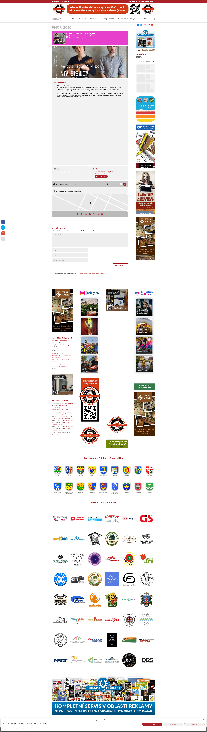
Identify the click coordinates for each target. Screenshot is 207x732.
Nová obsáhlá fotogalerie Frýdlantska (62, 349)
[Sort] (140, 57)
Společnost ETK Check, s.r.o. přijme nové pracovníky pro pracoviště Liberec (62, 422)
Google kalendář (74, 191)
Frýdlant (54, 364)
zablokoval (144, 386)
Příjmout (152, 724)
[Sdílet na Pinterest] (90, 214)
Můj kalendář (61, 191)
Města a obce (94, 19)
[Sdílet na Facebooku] (78, 214)
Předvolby (194, 724)
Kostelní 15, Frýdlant (100, 173)
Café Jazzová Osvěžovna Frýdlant (104, 171)
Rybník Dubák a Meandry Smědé (60, 359)
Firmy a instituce (109, 19)
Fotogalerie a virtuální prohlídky (60, 345)
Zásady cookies (6, 729)
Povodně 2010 (55, 353)
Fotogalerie (134, 19)
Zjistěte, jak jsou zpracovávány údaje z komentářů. (92, 273)
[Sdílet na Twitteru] (82, 214)
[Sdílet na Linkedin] (86, 214)
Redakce (144, 19)
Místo (97, 169)
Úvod (73, 19)
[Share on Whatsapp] (94, 214)
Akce (129, 1)
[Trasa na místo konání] (124, 184)
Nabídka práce (122, 19)
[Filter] (137, 57)
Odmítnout (173, 724)
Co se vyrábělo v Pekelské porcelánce (62, 366)
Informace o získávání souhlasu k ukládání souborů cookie (23, 729)
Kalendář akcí (82, 19)
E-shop (152, 19)
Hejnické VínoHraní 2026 (66, 403)
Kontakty (152, 1)
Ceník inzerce (145, 1)
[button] (203, 720)
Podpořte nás (136, 1)
